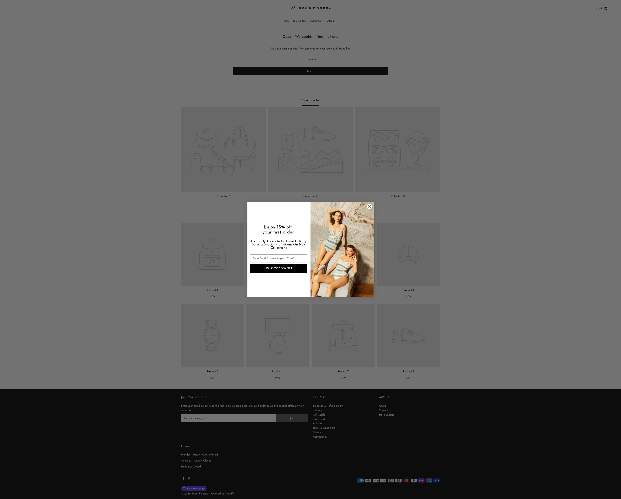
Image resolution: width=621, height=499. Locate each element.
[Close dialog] (369, 206)
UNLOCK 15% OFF (278, 268)
